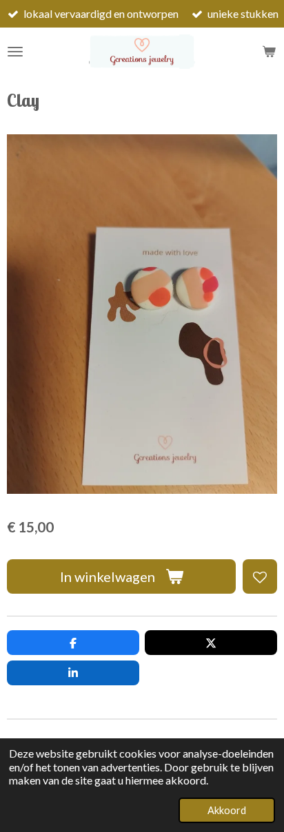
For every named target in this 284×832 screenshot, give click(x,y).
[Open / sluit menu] (15, 52)
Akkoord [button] (226, 810)
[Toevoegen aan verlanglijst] (260, 576)
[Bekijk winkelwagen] (269, 52)
